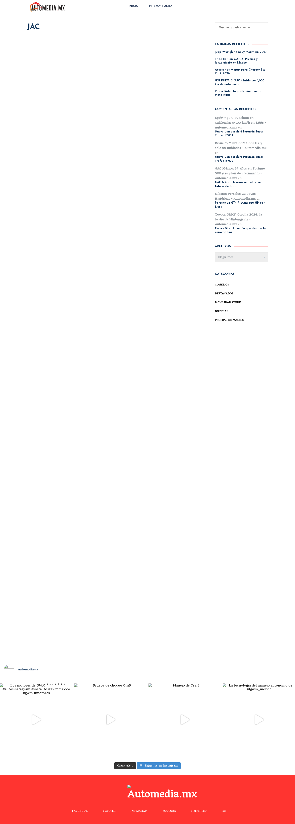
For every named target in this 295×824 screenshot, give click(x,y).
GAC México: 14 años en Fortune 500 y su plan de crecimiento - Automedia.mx (240, 173)
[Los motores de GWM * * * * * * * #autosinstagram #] (36, 719)
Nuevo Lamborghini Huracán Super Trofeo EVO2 (239, 133)
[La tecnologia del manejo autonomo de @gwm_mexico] (259, 719)
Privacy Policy (161, 6)
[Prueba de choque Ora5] (110, 719)
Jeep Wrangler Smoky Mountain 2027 (241, 52)
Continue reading (42, 187)
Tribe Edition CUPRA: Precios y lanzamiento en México (236, 61)
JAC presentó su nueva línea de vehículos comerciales (163, 368)
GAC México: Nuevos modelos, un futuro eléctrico (238, 184)
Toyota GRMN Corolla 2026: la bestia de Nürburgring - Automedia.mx (238, 219)
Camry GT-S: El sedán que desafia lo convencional (240, 230)
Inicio (133, 6)
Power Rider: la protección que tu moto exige (238, 93)
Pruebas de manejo (160, 144)
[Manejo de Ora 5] (185, 719)
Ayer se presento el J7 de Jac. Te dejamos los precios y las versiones (66, 402)
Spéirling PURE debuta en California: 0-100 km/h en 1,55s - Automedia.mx (240, 122)
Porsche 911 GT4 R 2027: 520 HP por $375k (240, 204)
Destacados (131, 144)
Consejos (222, 284)
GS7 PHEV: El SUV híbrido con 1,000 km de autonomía (239, 82)
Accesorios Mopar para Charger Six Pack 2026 (240, 71)
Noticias (66, 144)
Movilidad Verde (41, 144)
